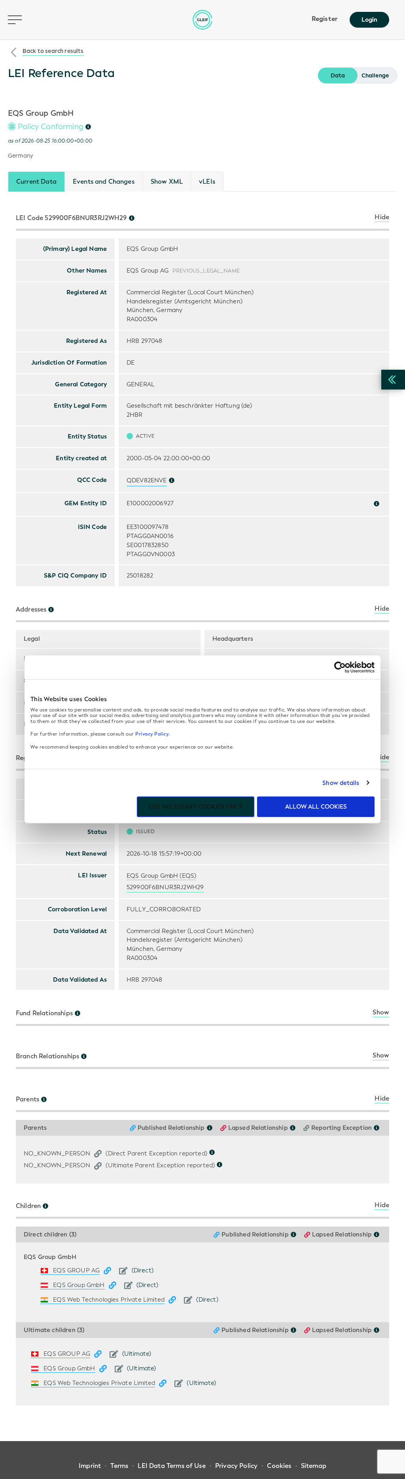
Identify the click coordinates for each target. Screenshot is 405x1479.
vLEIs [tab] (207, 181)
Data (338, 75)
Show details (340, 783)
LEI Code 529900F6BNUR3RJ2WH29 (71, 218)
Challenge (375, 75)
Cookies (279, 1466)
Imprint (90, 1466)
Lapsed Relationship (258, 1128)
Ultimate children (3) (54, 1330)
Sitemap (313, 1466)
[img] (88, 127)
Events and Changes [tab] (103, 181)
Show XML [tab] (167, 181)
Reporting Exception (341, 1128)
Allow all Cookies (316, 807)
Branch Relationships (47, 1056)
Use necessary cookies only (195, 807)
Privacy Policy (151, 734)
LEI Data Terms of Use (171, 1466)
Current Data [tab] (36, 181)
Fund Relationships (44, 1013)
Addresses (31, 609)
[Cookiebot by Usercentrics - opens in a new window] (340, 667)
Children (28, 1206)
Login (369, 20)
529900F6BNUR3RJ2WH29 (165, 887)
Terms (119, 1466)
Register (325, 19)
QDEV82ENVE (147, 480)
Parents (27, 1099)
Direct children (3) (50, 1235)
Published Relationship (171, 1128)
